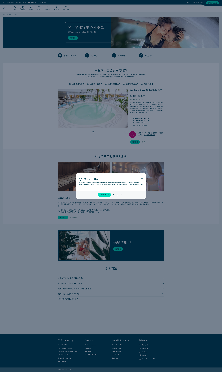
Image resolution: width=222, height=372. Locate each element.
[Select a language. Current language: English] (142, 179)
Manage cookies (118, 195)
